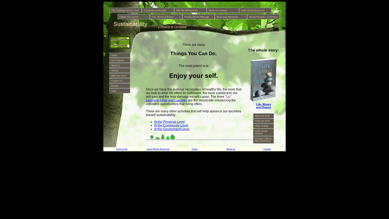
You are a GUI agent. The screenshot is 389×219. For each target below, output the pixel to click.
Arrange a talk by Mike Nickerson (263, 139)
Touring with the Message (196, 17)
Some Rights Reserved (157, 149)
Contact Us (116, 80)
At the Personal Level (169, 121)
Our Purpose (117, 60)
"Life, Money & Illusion (162, 17)
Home (114, 55)
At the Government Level (171, 129)
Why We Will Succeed (187, 10)
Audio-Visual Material (261, 132)
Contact (267, 149)
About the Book (262, 116)
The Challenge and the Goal (125, 10)
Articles (115, 70)
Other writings (262, 126)
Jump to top (121, 149)
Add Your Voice (118, 75)
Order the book (262, 121)
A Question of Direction (155, 10)
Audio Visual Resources (252, 10)
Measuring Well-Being (227, 17)
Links (113, 91)
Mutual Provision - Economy (263, 17)
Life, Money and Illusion (263, 106)
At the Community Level (171, 125)
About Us (115, 65)
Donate (114, 86)
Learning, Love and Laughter (166, 100)
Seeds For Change (217, 10)
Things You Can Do (128, 17)
